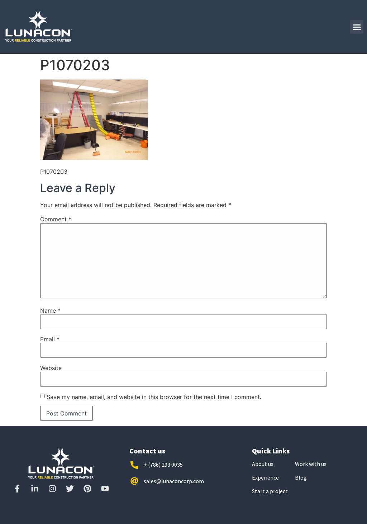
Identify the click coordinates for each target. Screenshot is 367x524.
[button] (356, 27)
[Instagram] (52, 488)
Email (49, 339)
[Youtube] (105, 488)
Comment (55, 219)
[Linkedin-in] (35, 488)
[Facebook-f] (17, 488)
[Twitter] (70, 488)
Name (50, 310)
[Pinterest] (87, 488)
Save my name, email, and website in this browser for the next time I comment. (154, 397)
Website (51, 368)
